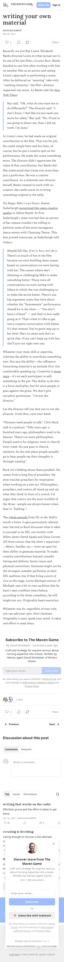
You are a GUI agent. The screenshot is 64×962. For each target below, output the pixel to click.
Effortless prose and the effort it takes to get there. (30, 811)
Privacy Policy (43, 930)
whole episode (18, 517)
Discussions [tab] (30, 794)
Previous (14, 724)
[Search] (57, 794)
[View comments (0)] (18, 42)
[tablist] (18, 749)
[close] (54, 844)
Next (52, 724)
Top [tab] (7, 794)
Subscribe (43, 5)
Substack (14, 954)
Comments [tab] (11, 749)
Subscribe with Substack (34, 915)
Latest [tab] (16, 794)
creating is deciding (18, 832)
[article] (32, 813)
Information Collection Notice (38, 682)
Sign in (56, 5)
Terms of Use (49, 679)
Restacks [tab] (26, 749)
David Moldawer (12, 30)
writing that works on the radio (27, 804)
